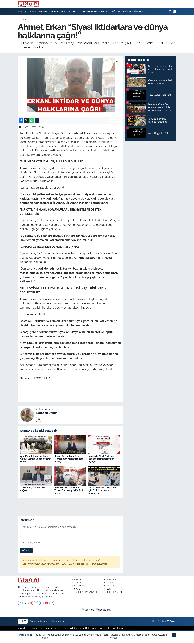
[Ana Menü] (174, 12)
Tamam (121, 628)
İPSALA (54, 11)
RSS (24, 621)
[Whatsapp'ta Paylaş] (31, 120)
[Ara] (170, 12)
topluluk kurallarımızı (48, 560)
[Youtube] (46, 603)
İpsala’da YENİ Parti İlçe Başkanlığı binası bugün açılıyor (101, 459)
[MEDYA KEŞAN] (28, 4)
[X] (25, 603)
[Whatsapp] (51, 603)
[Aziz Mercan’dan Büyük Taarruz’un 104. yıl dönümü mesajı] (70, 475)
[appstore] (88, 609)
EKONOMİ (74, 11)
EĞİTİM (116, 11)
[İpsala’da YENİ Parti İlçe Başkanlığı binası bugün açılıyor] (104, 444)
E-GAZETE (111, 579)
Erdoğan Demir (46, 413)
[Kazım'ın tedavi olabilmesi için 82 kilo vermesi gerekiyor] (104, 475)
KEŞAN (32, 11)
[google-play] (104, 609)
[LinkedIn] (41, 603)
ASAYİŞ (22, 11)
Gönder (26, 550)
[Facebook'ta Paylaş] (21, 120)
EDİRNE (43, 11)
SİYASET (138, 11)
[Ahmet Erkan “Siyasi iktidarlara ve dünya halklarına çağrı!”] (70, 86)
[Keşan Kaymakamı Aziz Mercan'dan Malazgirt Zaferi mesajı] (70, 444)
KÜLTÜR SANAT (114, 592)
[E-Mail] (38, 419)
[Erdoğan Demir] (27, 414)
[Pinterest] (30, 603)
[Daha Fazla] (37, 120)
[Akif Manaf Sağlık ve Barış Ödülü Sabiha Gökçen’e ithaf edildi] (36, 444)
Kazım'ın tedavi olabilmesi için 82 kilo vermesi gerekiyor (102, 490)
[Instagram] (36, 603)
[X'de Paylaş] (26, 120)
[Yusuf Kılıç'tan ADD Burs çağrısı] (36, 475)
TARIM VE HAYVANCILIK (96, 11)
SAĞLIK (127, 11)
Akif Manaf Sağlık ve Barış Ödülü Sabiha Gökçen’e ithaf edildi (35, 459)
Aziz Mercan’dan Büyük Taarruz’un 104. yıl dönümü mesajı (69, 490)
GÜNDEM (23, 19)
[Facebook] (20, 603)
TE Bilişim (171, 621)
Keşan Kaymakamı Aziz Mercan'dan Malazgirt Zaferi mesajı (69, 459)
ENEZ (63, 11)
